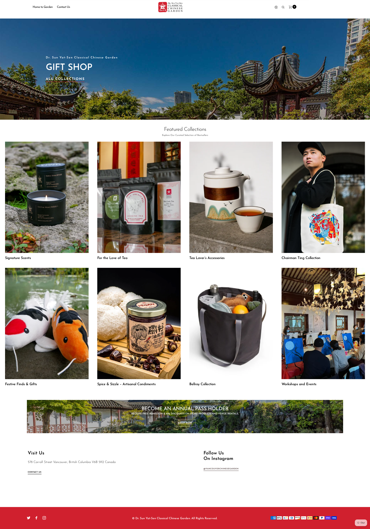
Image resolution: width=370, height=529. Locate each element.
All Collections (65, 79)
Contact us (34, 472)
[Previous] (14, 69)
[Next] (356, 69)
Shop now (185, 423)
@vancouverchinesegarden (221, 469)
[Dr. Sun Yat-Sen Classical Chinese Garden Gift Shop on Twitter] (28, 518)
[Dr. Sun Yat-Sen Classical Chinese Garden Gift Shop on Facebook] (36, 518)
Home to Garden (43, 7)
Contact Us (63, 7)
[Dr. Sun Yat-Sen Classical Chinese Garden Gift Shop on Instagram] (44, 518)
